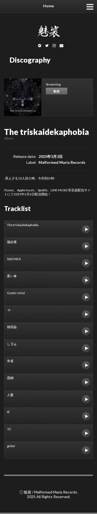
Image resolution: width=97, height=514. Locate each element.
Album (8, 138)
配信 (57, 91)
